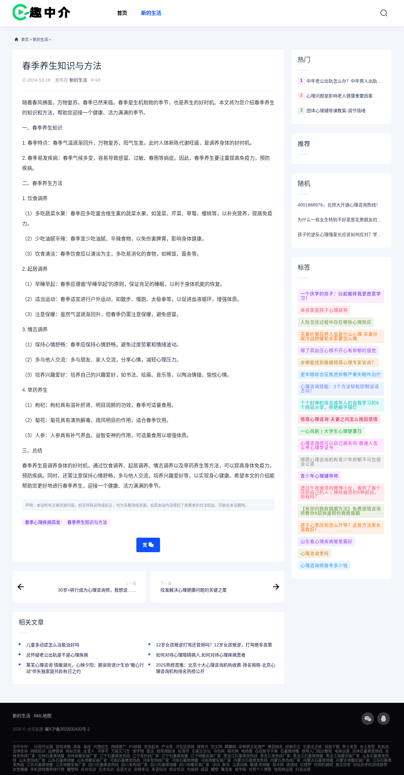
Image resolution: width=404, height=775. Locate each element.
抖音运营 (303, 769)
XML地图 (42, 715)
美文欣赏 (343, 765)
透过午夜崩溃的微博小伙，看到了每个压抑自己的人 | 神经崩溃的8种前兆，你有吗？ (340, 492)
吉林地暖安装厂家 (82, 756)
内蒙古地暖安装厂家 (353, 760)
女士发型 (367, 747)
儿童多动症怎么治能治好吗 (52, 644)
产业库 (167, 747)
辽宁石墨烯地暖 (175, 756)
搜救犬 (202, 747)
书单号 (103, 751)
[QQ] (383, 718)
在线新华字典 (266, 751)
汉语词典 (239, 765)
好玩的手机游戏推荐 (370, 765)
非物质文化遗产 (252, 747)
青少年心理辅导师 (319, 475)
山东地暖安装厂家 (92, 760)
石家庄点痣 (312, 747)
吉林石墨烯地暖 (51, 756)
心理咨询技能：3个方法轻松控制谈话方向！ (339, 388)
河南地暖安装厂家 (216, 760)
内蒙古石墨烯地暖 (318, 760)
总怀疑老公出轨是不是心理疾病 (57, 654)
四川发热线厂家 (134, 765)
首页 (122, 13)
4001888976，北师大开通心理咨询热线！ (339, 204)
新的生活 (151, 13)
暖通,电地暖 (260, 765)
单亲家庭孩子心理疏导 (324, 310)
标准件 (183, 751)
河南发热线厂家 (156, 760)
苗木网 (278, 765)
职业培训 (176, 769)
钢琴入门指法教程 (317, 751)
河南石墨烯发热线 (125, 760)
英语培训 (159, 769)
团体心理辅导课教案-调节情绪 (335, 110)
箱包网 (233, 751)
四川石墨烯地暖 (163, 765)
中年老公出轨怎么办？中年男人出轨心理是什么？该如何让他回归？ (345, 81)
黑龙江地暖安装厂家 (343, 756)
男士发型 (349, 747)
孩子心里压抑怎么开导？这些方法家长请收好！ (340, 527)
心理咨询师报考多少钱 (324, 565)
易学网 (240, 769)
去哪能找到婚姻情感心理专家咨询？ (338, 362)
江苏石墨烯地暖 (40, 765)
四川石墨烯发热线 (103, 765)
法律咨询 (20, 751)
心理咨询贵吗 (314, 553)
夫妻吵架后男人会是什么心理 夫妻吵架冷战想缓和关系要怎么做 (339, 336)
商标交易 (73, 751)
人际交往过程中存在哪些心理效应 (335, 322)
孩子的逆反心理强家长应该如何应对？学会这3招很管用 (341, 234)
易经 (87, 747)
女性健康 (20, 769)
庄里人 (89, 751)
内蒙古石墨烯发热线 (251, 760)
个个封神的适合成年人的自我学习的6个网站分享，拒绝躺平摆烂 (339, 405)
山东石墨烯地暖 (61, 760)
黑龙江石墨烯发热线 (240, 756)
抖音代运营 (43, 747)
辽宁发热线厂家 (146, 756)
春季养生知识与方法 (87, 522)
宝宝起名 (151, 747)
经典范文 (292, 747)
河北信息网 (184, 747)
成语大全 (123, 769)
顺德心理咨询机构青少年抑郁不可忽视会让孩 (340, 461)
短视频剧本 (166, 751)
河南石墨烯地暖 (185, 760)
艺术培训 (106, 769)
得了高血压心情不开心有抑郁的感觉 (338, 350)
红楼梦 (306, 765)
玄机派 (383, 747)
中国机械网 (323, 765)
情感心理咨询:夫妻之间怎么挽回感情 (339, 419)
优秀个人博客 (260, 769)
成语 (204, 769)
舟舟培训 (88, 769)
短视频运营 (283, 769)
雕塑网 (72, 769)
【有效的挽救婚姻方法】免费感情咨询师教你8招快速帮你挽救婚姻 (340, 511)
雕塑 (214, 769)
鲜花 (226, 765)
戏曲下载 (332, 747)
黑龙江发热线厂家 (275, 756)
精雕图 (230, 747)
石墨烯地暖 (289, 751)
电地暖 (246, 751)
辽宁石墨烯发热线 (115, 756)
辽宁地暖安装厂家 (206, 756)
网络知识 (37, 751)
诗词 (216, 765)
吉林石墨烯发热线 (367, 751)
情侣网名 (275, 747)
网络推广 (118, 747)
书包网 (219, 751)
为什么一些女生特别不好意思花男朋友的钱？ (341, 219)
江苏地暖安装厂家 (71, 765)
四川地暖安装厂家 (194, 765)
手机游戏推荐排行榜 (47, 769)
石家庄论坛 (201, 751)
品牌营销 (55, 751)
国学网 (138, 751)
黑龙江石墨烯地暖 (308, 756)
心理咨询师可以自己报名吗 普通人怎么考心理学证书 (339, 445)
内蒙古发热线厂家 (285, 760)
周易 (77, 747)
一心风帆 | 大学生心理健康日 (331, 431)
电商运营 (342, 751)
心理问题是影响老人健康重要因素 (339, 95)
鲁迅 (150, 751)
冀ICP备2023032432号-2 (67, 729)
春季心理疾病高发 (42, 522)
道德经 (292, 765)
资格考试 (141, 769)
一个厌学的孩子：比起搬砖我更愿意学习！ (340, 296)
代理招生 (101, 747)
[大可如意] (41, 13)
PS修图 (135, 747)
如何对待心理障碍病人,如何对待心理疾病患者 (201, 654)
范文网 (216, 747)
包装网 (192, 769)
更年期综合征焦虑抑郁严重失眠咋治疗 (340, 374)
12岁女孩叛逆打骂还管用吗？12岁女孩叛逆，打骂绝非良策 (214, 644)
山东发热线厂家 (32, 760)
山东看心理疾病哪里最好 (326, 541)
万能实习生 (120, 751)
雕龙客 (226, 769)
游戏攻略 (63, 747)
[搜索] (384, 13)
